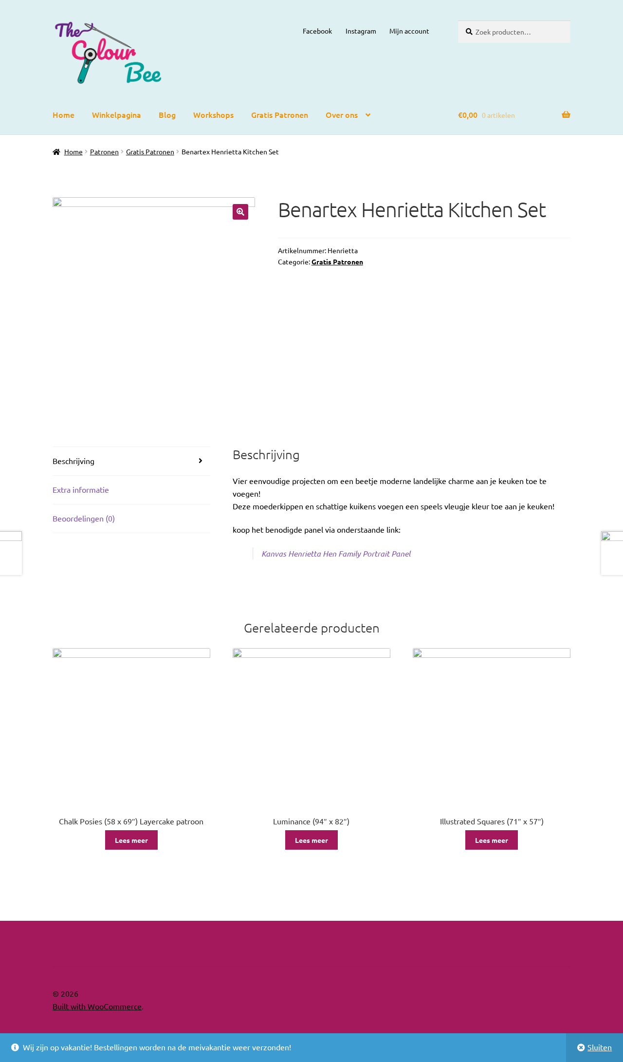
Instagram (361, 30)
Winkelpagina (116, 114)
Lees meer (131, 840)
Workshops (213, 114)
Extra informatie (81, 489)
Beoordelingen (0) (84, 518)
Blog (167, 114)
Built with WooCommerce (97, 1006)
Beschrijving (73, 461)
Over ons (342, 114)
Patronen (104, 151)
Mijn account (409, 30)
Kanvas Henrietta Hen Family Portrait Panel (335, 553)
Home (63, 114)
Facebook (317, 30)
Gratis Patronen (279, 114)
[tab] (131, 461)
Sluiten (599, 1047)
